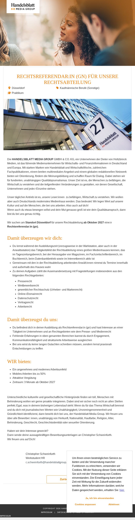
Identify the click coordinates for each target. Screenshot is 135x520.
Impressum (46, 512)
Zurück (64, 479)
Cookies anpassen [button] (85, 504)
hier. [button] (122, 490)
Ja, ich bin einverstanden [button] (99, 498)
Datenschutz (64, 512)
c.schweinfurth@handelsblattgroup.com (49, 462)
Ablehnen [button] (113, 504)
